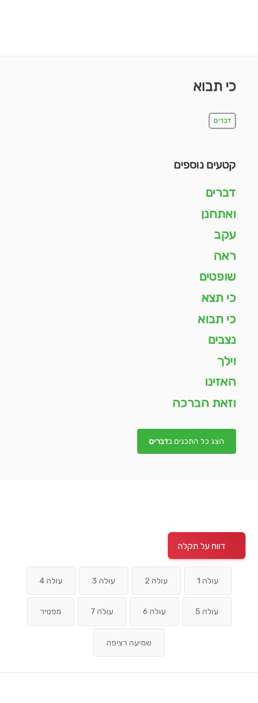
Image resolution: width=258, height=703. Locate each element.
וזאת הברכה (204, 402)
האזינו (220, 381)
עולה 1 (208, 580)
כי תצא (219, 297)
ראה (225, 255)
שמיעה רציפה (129, 642)
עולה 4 (51, 580)
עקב (225, 234)
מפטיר (50, 611)
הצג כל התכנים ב (186, 441)
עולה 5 (207, 611)
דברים (222, 121)
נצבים (222, 339)
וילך (226, 360)
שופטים (217, 276)
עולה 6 (154, 611)
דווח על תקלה (201, 546)
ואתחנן (218, 213)
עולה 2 (156, 580)
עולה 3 (103, 580)
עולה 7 (102, 611)
